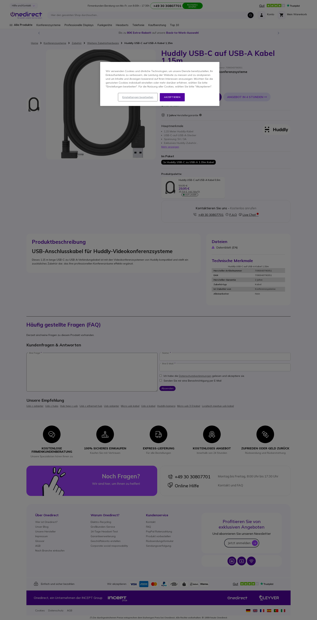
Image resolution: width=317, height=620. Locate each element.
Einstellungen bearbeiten (137, 97)
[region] (159, 84)
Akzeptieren (172, 97)
